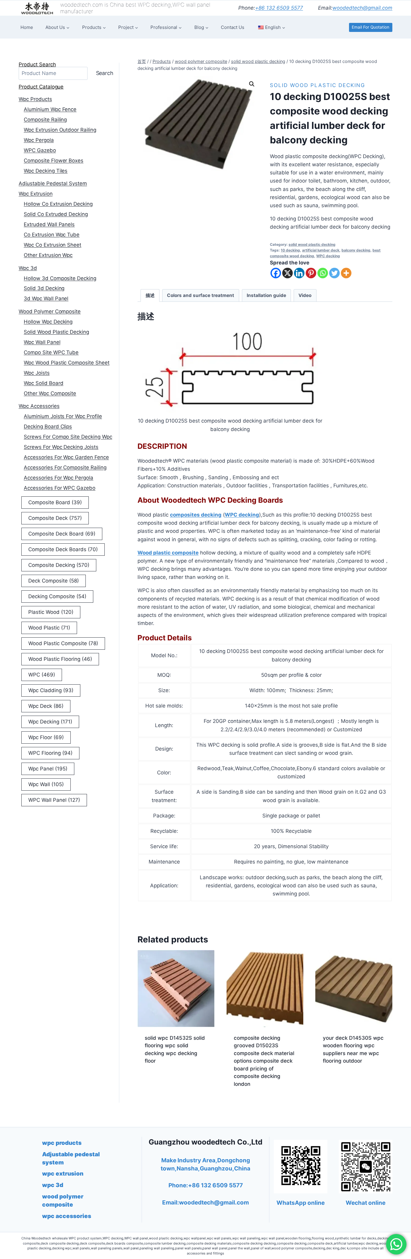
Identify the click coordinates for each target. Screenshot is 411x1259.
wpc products (35, 99)
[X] (287, 273)
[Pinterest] (311, 273)
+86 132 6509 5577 (279, 8)
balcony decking (355, 250)
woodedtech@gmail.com (362, 8)
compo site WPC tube (51, 352)
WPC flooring (50, 753)
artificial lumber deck (320, 250)
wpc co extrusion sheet (52, 245)
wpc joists (37, 373)
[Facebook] (275, 273)
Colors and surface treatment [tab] (200, 295)
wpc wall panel (42, 342)
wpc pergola (39, 140)
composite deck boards (63, 549)
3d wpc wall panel (46, 298)
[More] (346, 273)
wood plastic (49, 628)
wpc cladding (50, 690)
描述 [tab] (150, 295)
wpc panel (47, 769)
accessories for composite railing (65, 467)
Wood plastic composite (168, 553)
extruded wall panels (49, 224)
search (105, 73)
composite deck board (61, 534)
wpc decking (50, 722)
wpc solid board (43, 383)
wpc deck (45, 706)
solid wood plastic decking (317, 85)
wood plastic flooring (60, 659)
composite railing (45, 120)
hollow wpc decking (48, 322)
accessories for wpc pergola (58, 478)
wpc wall (46, 784)
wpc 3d (28, 268)
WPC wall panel (54, 800)
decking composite (57, 596)
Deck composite (53, 581)
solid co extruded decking (56, 214)
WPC (41, 675)
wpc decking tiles (45, 171)
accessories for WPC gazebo (59, 488)
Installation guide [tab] (266, 295)
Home (26, 27)
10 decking (290, 250)
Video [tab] (304, 295)
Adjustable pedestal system (53, 183)
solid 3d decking (44, 288)
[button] (251, 84)
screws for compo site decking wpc (68, 437)
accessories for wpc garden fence (66, 457)
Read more (158, 1080)
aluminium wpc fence (50, 109)
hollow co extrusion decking (58, 204)
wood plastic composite (63, 643)
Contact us (232, 27)
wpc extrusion (36, 194)
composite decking (58, 565)
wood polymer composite (50, 311)
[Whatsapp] (322, 273)
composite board (55, 502)
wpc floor (46, 737)
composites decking (195, 515)
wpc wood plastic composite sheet (67, 363)
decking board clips (48, 426)
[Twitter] (334, 273)
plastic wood (50, 612)
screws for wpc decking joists (61, 447)
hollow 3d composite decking (60, 278)
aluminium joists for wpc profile (63, 416)
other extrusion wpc (48, 255)
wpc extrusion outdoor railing (60, 130)
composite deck (55, 518)
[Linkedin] (299, 273)
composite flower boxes (53, 161)
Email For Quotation (370, 27)
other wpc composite (50, 393)
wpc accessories (39, 406)
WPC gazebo (40, 150)
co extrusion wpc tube (51, 235)
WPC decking (328, 256)
